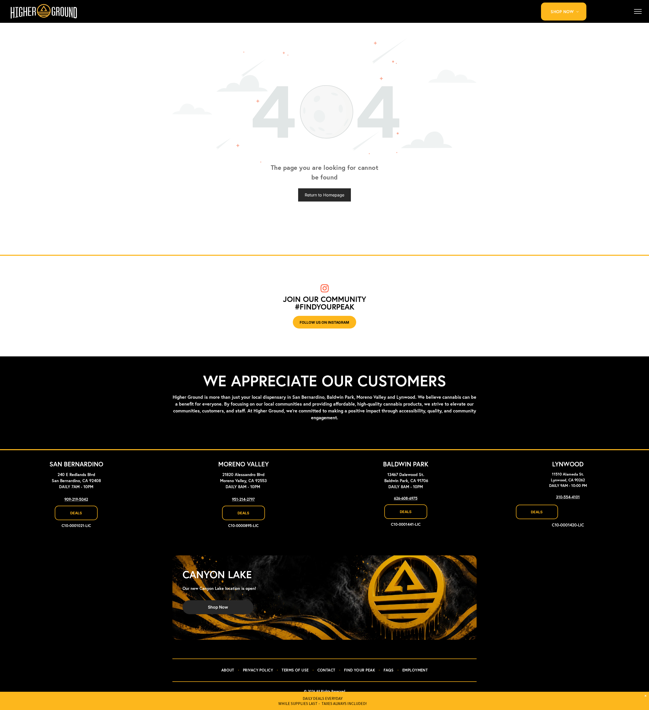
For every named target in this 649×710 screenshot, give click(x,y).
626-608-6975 (406, 498)
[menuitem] (566, 11)
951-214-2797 (243, 499)
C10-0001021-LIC (76, 526)
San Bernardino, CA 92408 (76, 481)
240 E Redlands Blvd (76, 475)
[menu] (637, 11)
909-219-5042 (76, 499)
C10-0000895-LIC (243, 526)
